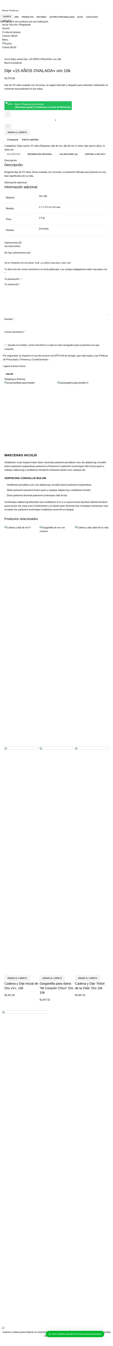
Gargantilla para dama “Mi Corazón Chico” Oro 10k (56, 988)
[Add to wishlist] (24, 971)
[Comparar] (8, 971)
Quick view (16, 971)
